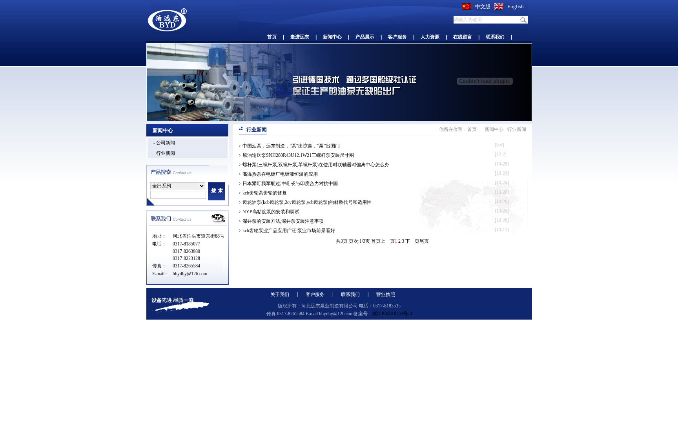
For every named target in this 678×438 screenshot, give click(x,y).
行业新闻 (516, 129)
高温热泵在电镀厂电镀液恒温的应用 (280, 174)
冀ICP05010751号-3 (392, 313)
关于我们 (279, 294)
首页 (272, 37)
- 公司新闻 (164, 142)
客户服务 (397, 37)
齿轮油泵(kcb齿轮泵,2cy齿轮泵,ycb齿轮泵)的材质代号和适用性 (307, 202)
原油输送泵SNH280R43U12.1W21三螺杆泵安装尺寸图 (298, 155)
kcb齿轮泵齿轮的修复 (264, 193)
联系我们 (495, 37)
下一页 (412, 241)
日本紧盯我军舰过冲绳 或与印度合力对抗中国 (290, 183)
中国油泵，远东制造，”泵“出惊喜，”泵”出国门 (291, 146)
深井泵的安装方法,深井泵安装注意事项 (283, 221)
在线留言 (462, 37)
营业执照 (385, 294)
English (515, 6)
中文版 (482, 6)
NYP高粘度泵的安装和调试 (270, 211)
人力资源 (430, 37)
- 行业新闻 (164, 153)
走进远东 (299, 37)
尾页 (424, 241)
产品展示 (364, 37)
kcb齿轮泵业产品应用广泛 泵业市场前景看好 (288, 230)
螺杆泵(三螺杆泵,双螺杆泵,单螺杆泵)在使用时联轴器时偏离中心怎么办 (315, 164)
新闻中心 (332, 37)
